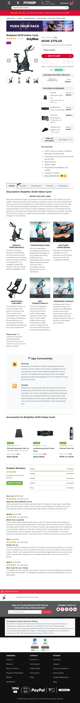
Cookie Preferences (60, 677)
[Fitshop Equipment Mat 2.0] (45, 97)
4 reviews (20, 38)
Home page (11, 18)
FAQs (32, 677)
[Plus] (68, 62)
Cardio (19, 18)
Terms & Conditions (60, 668)
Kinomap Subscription (55, 116)
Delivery (9, 660)
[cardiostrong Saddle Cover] (45, 129)
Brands (9, 677)
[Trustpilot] (45, 640)
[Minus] (46, 62)
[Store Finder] (19, 2)
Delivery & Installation (51, 79)
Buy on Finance (12, 668)
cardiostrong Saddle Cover (55, 128)
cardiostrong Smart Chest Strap (57, 108)
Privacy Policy (58, 673)
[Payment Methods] (40, 690)
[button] (8, 60)
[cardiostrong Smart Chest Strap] (45, 109)
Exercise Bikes (29, 18)
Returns (9, 664)
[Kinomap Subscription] (45, 118)
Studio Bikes (41, 18)
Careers (56, 664)
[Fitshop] (29, 3)
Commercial (34, 664)
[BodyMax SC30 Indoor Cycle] (8, 597)
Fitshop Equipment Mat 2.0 (56, 95)
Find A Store (34, 673)
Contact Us (34, 660)
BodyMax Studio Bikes (56, 18)
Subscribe (47, 612)
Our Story (57, 660)
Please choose (49, 50)
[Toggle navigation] (9, 3)
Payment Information (14, 673)
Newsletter (10, 682)
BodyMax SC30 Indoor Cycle (27, 597)
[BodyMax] (33, 39)
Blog (55, 682)
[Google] (35, 640)
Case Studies (35, 668)
